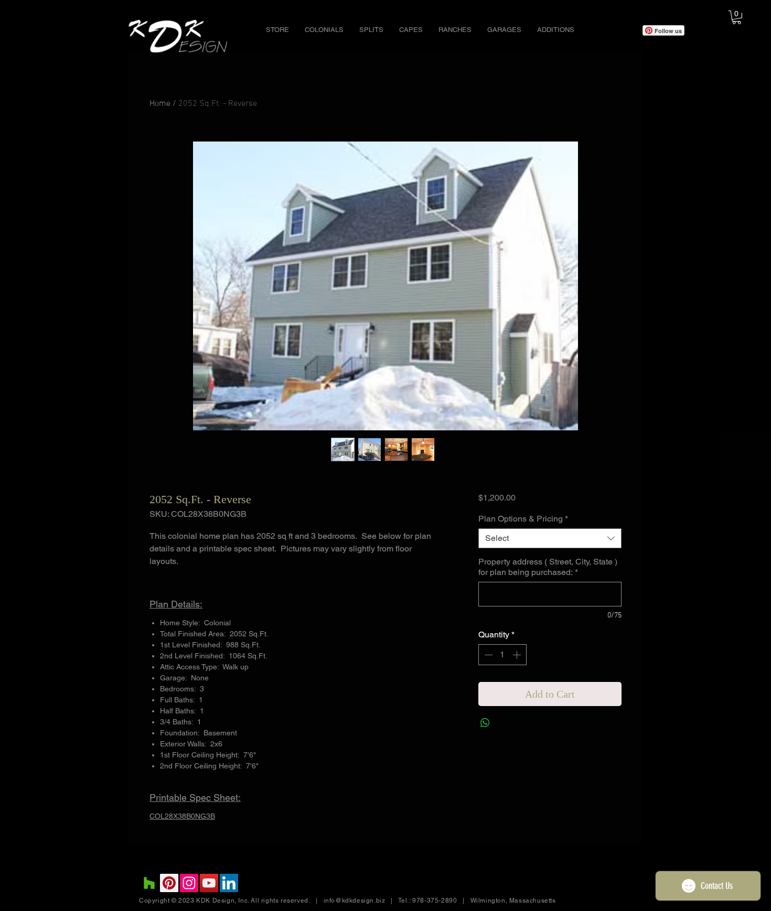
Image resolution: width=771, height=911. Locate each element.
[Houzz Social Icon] (149, 883)
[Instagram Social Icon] (189, 883)
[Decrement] (487, 655)
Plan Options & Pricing (523, 519)
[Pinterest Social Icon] (169, 883)
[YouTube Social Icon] (209, 883)
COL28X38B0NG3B (182, 816)
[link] (737, 17)
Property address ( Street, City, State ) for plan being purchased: (547, 567)
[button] (324, 30)
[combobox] (550, 538)
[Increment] (517, 655)
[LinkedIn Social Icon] (229, 883)
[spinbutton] (502, 655)
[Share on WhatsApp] (485, 723)
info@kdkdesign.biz (354, 900)
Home (159, 104)
